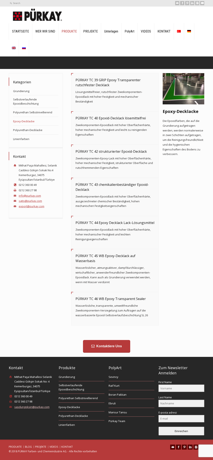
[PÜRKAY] (37, 15)
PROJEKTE (90, 31)
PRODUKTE (69, 31)
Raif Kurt (114, 386)
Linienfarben (21, 139)
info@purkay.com (30, 196)
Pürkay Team (117, 421)
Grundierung (21, 91)
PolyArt (129, 31)
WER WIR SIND (45, 31)
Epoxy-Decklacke (24, 121)
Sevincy (113, 377)
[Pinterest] (187, 3)
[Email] (177, 3)
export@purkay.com (31, 206)
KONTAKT (164, 31)
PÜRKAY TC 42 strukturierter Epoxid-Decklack (111, 151)
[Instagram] (197, 3)
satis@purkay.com (30, 201)
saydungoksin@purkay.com (32, 407)
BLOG (28, 447)
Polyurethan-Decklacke (27, 130)
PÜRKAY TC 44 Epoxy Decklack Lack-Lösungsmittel (115, 222)
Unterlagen (111, 31)
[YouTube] (202, 3)
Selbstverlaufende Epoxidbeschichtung (25, 101)
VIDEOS (146, 31)
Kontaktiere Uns (109, 346)
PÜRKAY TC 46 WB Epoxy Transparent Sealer (111, 298)
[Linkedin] (192, 3)
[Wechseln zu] (179, 31)
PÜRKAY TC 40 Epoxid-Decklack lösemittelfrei (111, 118)
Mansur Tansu (118, 412)
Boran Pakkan (117, 394)
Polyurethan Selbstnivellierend (32, 112)
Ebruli (112, 403)
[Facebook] (182, 3)
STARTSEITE (20, 31)
